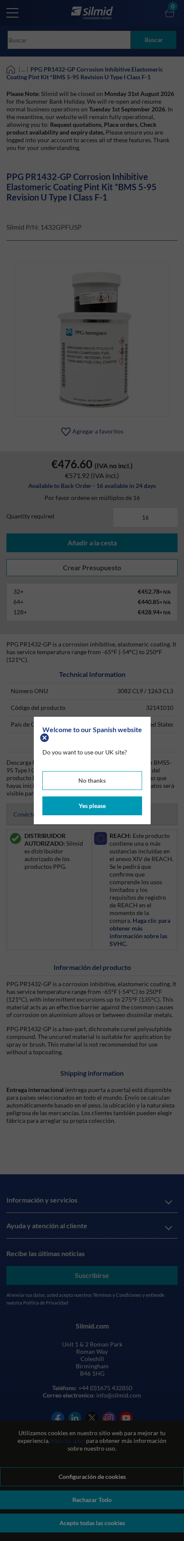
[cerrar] (45, 737)
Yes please (92, 805)
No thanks (92, 780)
